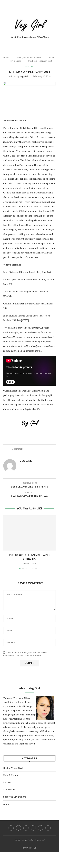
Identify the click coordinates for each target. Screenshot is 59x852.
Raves (51, 57)
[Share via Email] (48, 448)
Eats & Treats (10, 775)
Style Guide (15, 60)
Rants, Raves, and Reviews (29, 57)
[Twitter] (23, 44)
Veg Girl (24, 76)
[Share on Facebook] (38, 448)
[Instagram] (27, 44)
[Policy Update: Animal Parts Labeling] (29, 533)
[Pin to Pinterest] (44, 448)
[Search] (55, 5)
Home (6, 57)
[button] (6, 542)
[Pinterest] (32, 44)
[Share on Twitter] (41, 448)
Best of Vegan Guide (13, 768)
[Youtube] (36, 44)
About (6, 803)
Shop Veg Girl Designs (14, 796)
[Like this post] (35, 448)
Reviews (7, 782)
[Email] (40, 44)
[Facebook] (18, 44)
